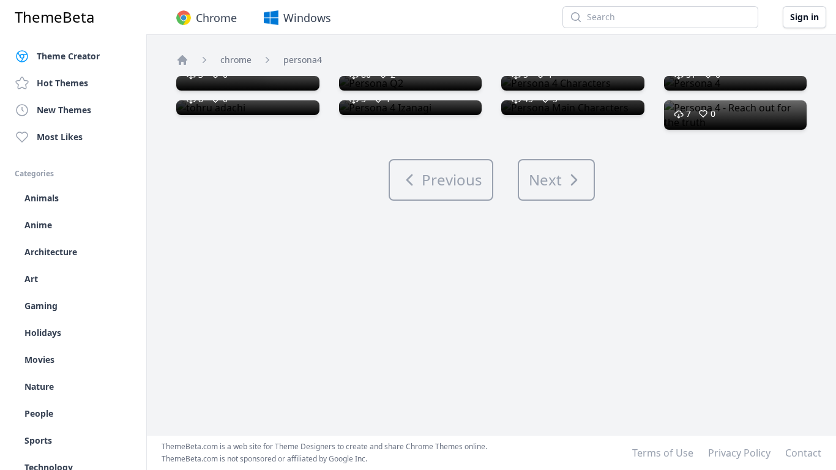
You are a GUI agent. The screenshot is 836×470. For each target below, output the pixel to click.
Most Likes (60, 137)
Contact (803, 453)
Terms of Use (662, 453)
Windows (307, 17)
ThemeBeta (54, 17)
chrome (236, 59)
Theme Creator (68, 56)
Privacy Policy (739, 453)
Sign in (804, 17)
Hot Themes (62, 83)
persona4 (302, 59)
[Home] (182, 60)
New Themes (64, 110)
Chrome (216, 17)
